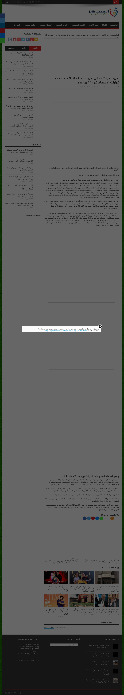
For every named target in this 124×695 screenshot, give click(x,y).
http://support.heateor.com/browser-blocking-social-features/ (66, 331)
